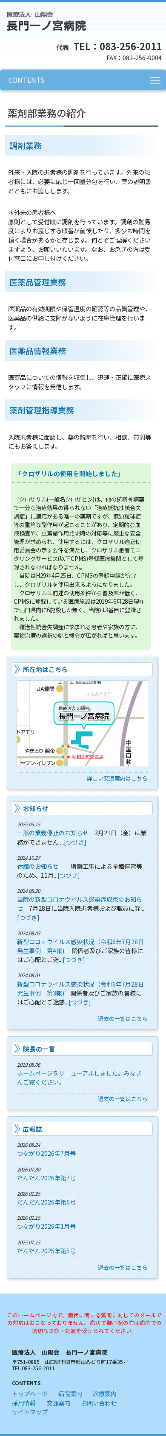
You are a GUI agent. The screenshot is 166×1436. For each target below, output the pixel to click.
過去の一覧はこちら (123, 1019)
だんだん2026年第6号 (46, 1202)
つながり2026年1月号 (46, 1226)
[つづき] (75, 842)
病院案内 (70, 1393)
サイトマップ (30, 1411)
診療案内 (105, 1393)
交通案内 (58, 1402)
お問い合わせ (99, 1402)
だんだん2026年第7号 (46, 1178)
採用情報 (24, 1402)
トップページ (30, 1393)
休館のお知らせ (38, 866)
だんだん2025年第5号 (46, 1250)
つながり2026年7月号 (46, 1153)
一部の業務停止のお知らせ (53, 832)
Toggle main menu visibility (155, 80)
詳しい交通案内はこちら (117, 778)
